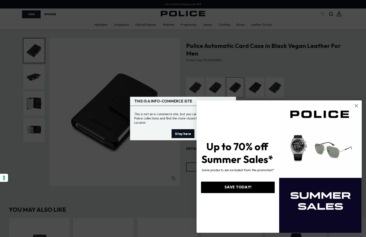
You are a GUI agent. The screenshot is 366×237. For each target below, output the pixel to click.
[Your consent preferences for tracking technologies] (4, 178)
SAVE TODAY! (238, 187)
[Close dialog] (356, 105)
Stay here (183, 134)
